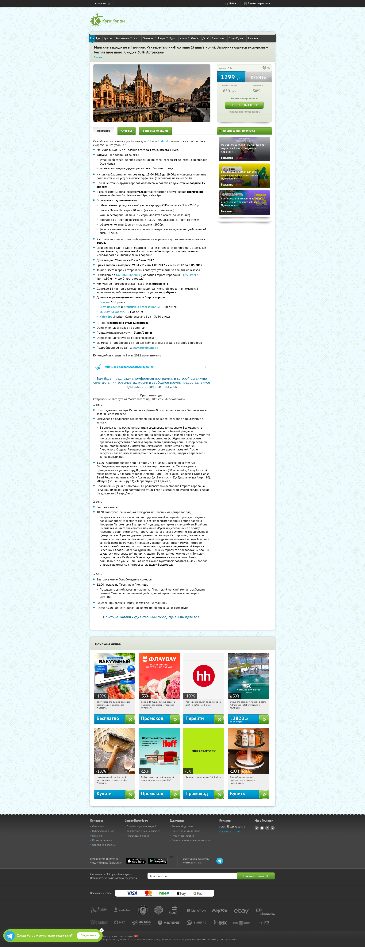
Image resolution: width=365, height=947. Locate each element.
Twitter (267, 828)
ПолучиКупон (237, 38)
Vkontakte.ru (262, 828)
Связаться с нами (229, 831)
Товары (163, 38)
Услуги (184, 38)
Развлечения (124, 38)
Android (163, 141)
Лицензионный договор (186, 831)
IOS (149, 141)
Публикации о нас (103, 831)
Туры (174, 38)
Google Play (158, 861)
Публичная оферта (183, 835)
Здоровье (253, 38)
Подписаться (88, 935)
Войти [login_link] (232, 3)
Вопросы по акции (155, 131)
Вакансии (97, 835)
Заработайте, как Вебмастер (143, 831)
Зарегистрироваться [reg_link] (259, 3)
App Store (136, 861)
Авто (137, 38)
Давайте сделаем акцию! (141, 826)
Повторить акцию (244, 105)
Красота (109, 38)
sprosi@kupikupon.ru (232, 826)
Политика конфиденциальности (191, 840)
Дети (205, 38)
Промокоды (218, 38)
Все (92, 38)
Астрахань (100, 3)
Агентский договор (183, 826)
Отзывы (126, 131)
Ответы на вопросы (103, 845)
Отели (195, 38)
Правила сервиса (102, 840)
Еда (99, 38)
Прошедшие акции (138, 835)
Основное (103, 131)
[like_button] (264, 68)
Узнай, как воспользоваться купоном (129, 367)
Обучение (149, 38)
